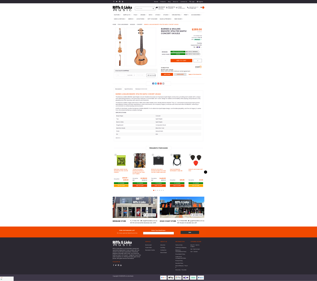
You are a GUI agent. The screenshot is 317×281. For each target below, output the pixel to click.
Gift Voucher (152, 19)
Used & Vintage (119, 19)
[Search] (153, 8)
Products (163, 1)
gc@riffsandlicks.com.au (197, 221)
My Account (148, 245)
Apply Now (167, 74)
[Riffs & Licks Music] (122, 8)
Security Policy (179, 263)
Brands (156, 1)
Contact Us (184, 1)
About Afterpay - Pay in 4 (181, 266)
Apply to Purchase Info (195, 74)
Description (118, 89)
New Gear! (178, 19)
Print (186, 15)
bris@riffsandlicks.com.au (149, 221)
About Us (175, 1)
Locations (140, 19)
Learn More (180, 74)
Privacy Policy (179, 260)
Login (192, 1)
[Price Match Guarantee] (166, 8)
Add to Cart (181, 61)
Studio (166, 15)
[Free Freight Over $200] (157, 8)
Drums (143, 15)
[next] (205, 172)
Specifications (129, 89)
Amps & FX (126, 15)
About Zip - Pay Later (180, 270)
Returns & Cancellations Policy (180, 250)
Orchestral (176, 15)
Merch (130, 19)
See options (121, 185)
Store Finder (163, 252)
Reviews (138, 89)
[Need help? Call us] (188, 8)
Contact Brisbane (192, 51)
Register (200, 1)
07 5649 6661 (183, 221)
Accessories (195, 15)
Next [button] (154, 47)
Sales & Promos (165, 19)
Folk (135, 15)
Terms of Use (178, 245)
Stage (157, 15)
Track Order (148, 247)
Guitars (117, 15)
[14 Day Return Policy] (177, 8)
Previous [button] (128, 47)
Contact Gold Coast (193, 54)
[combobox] (143, 8)
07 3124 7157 (135, 221)
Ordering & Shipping (180, 247)
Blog (169, 1)
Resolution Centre (150, 250)
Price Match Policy (180, 254)
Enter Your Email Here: (158, 230)
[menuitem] (153, 84)
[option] (141, 47)
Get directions (150, 215)
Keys (150, 15)
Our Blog (162, 247)
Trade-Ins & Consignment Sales (180, 257)
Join (190, 232)
